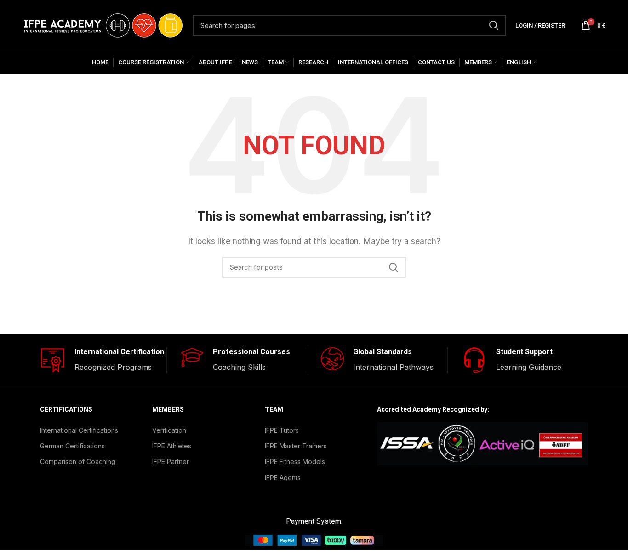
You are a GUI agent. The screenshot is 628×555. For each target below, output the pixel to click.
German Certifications (72, 446)
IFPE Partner (170, 461)
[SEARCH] (493, 25)
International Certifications (79, 430)
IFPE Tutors (282, 430)
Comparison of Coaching (77, 461)
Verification (169, 430)
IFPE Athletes (171, 446)
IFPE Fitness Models (295, 461)
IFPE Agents (283, 477)
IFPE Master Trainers (296, 446)
